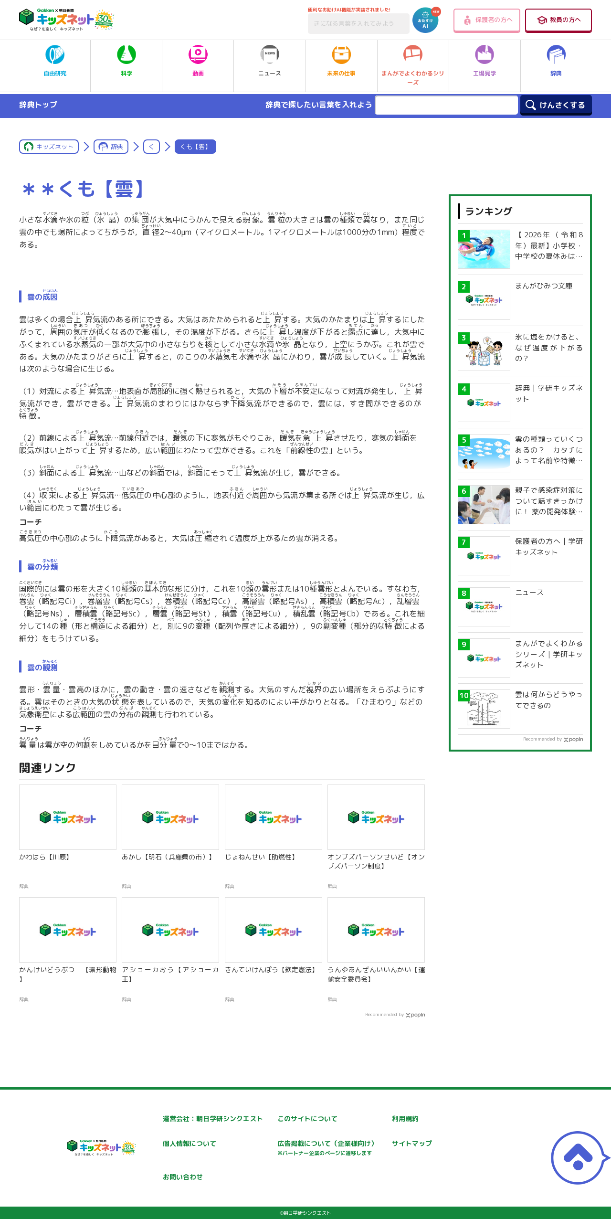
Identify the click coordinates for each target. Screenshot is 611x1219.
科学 (126, 73)
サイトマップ (412, 1143)
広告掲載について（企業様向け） (327, 1147)
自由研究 (54, 73)
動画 (198, 73)
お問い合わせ (183, 1176)
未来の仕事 (341, 73)
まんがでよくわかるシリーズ (412, 77)
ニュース (269, 73)
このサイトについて (307, 1118)
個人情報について (189, 1143)
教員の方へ (565, 19)
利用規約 (405, 1118)
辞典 (556, 73)
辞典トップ (38, 104)
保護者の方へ (494, 19)
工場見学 (484, 73)
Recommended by (384, 1014)
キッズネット (55, 146)
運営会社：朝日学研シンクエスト (213, 1118)
